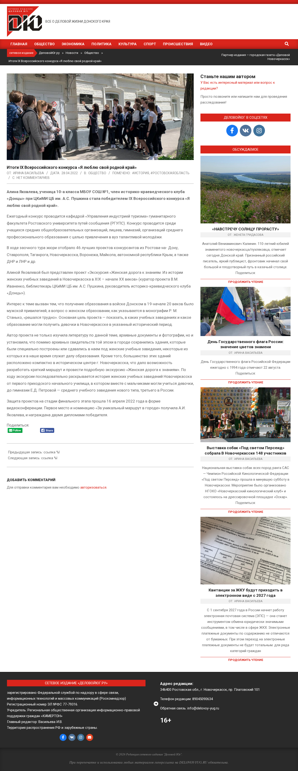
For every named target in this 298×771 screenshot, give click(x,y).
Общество (97, 173)
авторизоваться (93, 487)
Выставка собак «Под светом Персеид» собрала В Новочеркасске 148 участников (245, 450)
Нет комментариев (33, 178)
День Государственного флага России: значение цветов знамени (245, 344)
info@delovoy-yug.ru (203, 708)
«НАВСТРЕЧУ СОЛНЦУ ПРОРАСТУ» (245, 229)
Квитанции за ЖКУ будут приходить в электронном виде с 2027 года (246, 593)
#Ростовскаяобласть (170, 173)
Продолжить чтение (245, 282)
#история (140, 173)
